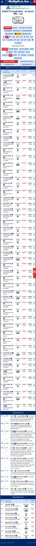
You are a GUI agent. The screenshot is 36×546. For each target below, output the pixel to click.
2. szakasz (18, 43)
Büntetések (16, 31)
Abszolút (5, 49)
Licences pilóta (24, 49)
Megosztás (27, 34)
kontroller (31, 55)
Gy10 (29, 40)
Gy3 (17, 37)
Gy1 (7, 37)
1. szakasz (10, 40)
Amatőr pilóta (13, 49)
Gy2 (13, 37)
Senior (28, 52)
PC (19, 55)
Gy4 (21, 37)
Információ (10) (9, 64)
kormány (23, 55)
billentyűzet (18, 58)
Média (32, 49)
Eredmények (8, 28)
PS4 (10, 55)
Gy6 (31, 37)
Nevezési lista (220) (25, 28)
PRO (15, 52)
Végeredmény (9, 34)
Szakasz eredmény (9, 61)
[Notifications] (34, 1)
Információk (8, 31)
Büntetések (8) (27, 64)
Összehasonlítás (27, 31)
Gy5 (27, 37)
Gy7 (4, 40)
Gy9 (22, 40)
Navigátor (9, 52)
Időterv (15, 28)
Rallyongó (21, 52)
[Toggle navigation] (2, 1)
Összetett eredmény (26, 61)
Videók (19, 34)
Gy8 (18, 40)
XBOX (15, 55)
